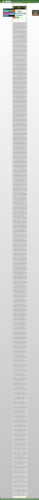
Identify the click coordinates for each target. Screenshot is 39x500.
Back (14, 17)
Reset (18, 17)
